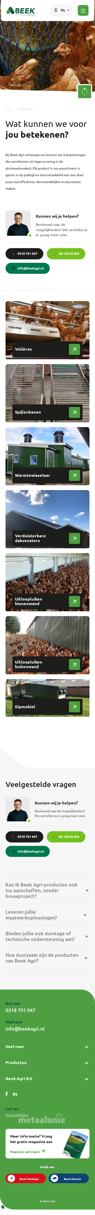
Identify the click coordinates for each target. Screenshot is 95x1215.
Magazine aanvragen (25, 1151)
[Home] (8, 109)
